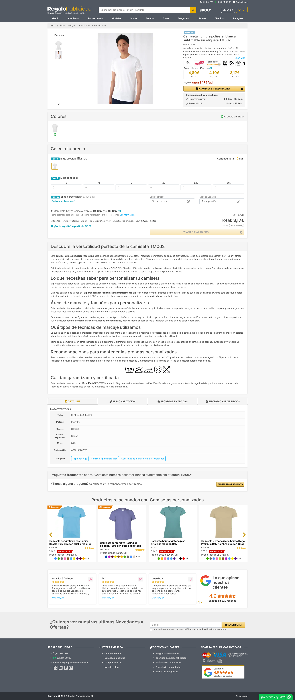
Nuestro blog (111, 667)
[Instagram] (71, 668)
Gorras (133, 18)
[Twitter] (56, 668)
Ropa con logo (80, 458)
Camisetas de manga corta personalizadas (142, 458)
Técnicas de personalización (171, 658)
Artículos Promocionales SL (79, 696)
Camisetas (74, 18)
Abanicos (220, 18)
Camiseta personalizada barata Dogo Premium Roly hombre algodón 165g (223, 542)
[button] (210, 68)
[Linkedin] (61, 668)
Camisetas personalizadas (104, 458)
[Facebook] (66, 668)
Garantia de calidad (114, 658)
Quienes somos (112, 653)
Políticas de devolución (168, 662)
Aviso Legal (242, 696)
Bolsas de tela (95, 18)
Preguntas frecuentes (167, 653)
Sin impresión (159, 201)
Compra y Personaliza (214, 88)
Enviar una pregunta (230, 484)
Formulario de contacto (168, 667)
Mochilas (116, 18)
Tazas (166, 18)
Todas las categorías (167, 671)
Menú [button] (55, 18)
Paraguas (238, 18)
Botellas (150, 18)
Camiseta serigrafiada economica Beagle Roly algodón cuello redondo (70, 542)
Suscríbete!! (234, 624)
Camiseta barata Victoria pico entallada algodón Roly (168, 542)
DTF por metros (112, 662)
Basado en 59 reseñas (223, 676)
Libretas (201, 18)
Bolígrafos (183, 18)
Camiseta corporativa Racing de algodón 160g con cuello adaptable (120, 544)
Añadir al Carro (197, 232)
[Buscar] (193, 10)
